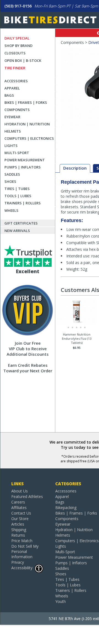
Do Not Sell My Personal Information (24, 551)
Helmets (12, 131)
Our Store (20, 518)
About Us (19, 491)
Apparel (12, 88)
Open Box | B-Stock (22, 60)
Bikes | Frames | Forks (25, 102)
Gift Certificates (21, 223)
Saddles (12, 174)
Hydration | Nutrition (27, 124)
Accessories (16, 80)
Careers (18, 502)
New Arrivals (17, 230)
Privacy (17, 562)
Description (75, 168)
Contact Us (21, 513)
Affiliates (19, 507)
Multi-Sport (16, 152)
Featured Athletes (27, 496)
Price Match (21, 540)
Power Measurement (24, 159)
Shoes (10, 181)
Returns (18, 535)
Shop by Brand (18, 45)
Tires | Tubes (17, 188)
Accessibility (21, 567)
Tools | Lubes (17, 195)
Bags (9, 95)
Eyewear (12, 116)
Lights (11, 145)
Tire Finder (14, 67)
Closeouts (15, 53)
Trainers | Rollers (22, 203)
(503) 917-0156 (18, 6)
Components (17, 109)
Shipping (18, 529)
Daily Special (16, 38)
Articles (17, 524)
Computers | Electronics (29, 138)
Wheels (11, 210)
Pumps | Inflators (22, 167)
